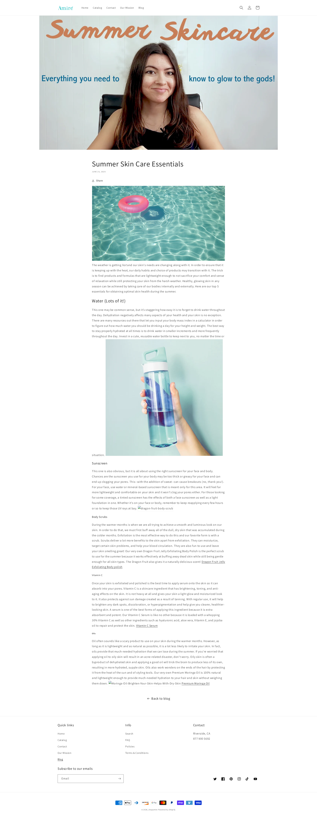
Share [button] (99, 180)
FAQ (127, 740)
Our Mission (65, 753)
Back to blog (160, 698)
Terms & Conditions (136, 753)
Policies (129, 746)
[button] (241, 8)
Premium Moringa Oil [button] (195, 683)
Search (129, 733)
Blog (60, 759)
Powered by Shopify (167, 809)
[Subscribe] (119, 778)
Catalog (62, 740)
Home (61, 733)
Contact (62, 746)
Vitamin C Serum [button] (147, 626)
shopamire (152, 809)
